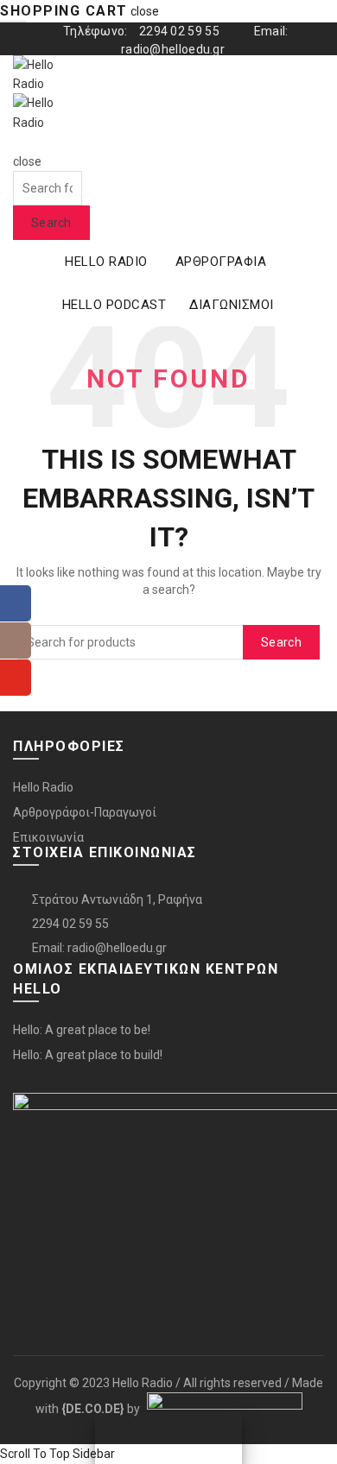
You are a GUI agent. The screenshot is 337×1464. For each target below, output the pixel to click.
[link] (92, 1409)
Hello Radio (43, 787)
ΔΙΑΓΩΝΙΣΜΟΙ (231, 304)
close (144, 11)
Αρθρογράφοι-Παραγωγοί (84, 812)
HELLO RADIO (106, 261)
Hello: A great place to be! (81, 1030)
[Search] (18, 141)
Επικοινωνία (48, 837)
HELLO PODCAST (114, 304)
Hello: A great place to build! (87, 1055)
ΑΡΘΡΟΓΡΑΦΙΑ (221, 261)
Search (51, 223)
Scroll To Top (35, 1454)
